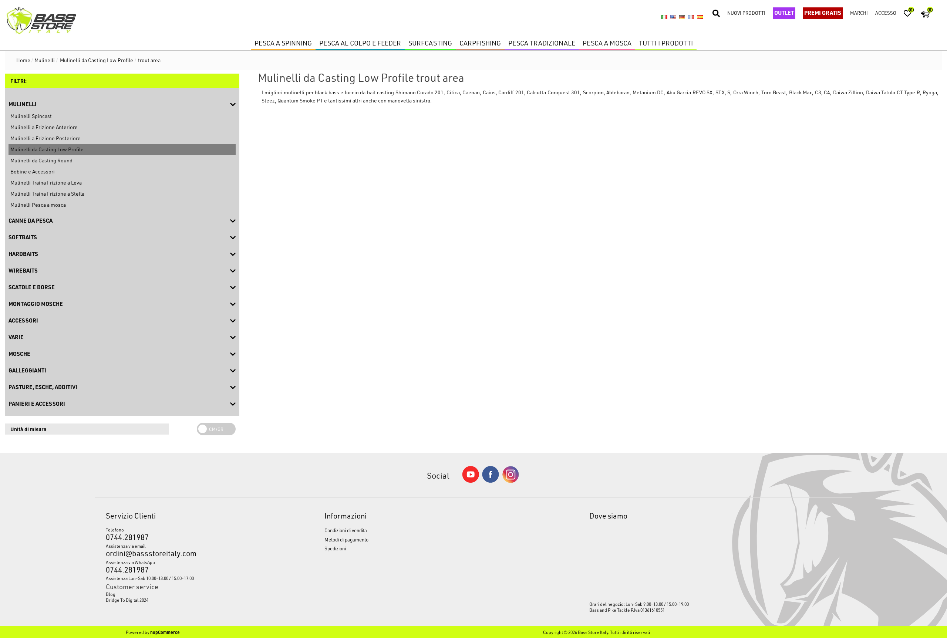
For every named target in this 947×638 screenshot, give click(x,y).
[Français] (691, 17)
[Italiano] (664, 17)
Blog (110, 594)
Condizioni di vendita (345, 530)
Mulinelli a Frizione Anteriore (44, 127)
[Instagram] (510, 481)
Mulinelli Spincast (31, 115)
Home (23, 60)
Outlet (784, 12)
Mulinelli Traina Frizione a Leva (46, 182)
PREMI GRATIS (822, 12)
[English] (673, 17)
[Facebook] (490, 480)
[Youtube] (470, 481)
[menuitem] (186, 594)
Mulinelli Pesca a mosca (38, 204)
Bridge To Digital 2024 (127, 600)
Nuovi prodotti (746, 13)
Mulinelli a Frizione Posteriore (45, 138)
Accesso (885, 13)
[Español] (699, 17)
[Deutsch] (682, 17)
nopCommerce (165, 632)
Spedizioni (335, 548)
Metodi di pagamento (346, 539)
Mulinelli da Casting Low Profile (47, 149)
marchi (859, 13)
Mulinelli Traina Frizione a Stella (47, 193)
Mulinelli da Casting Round (41, 160)
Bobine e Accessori (32, 171)
